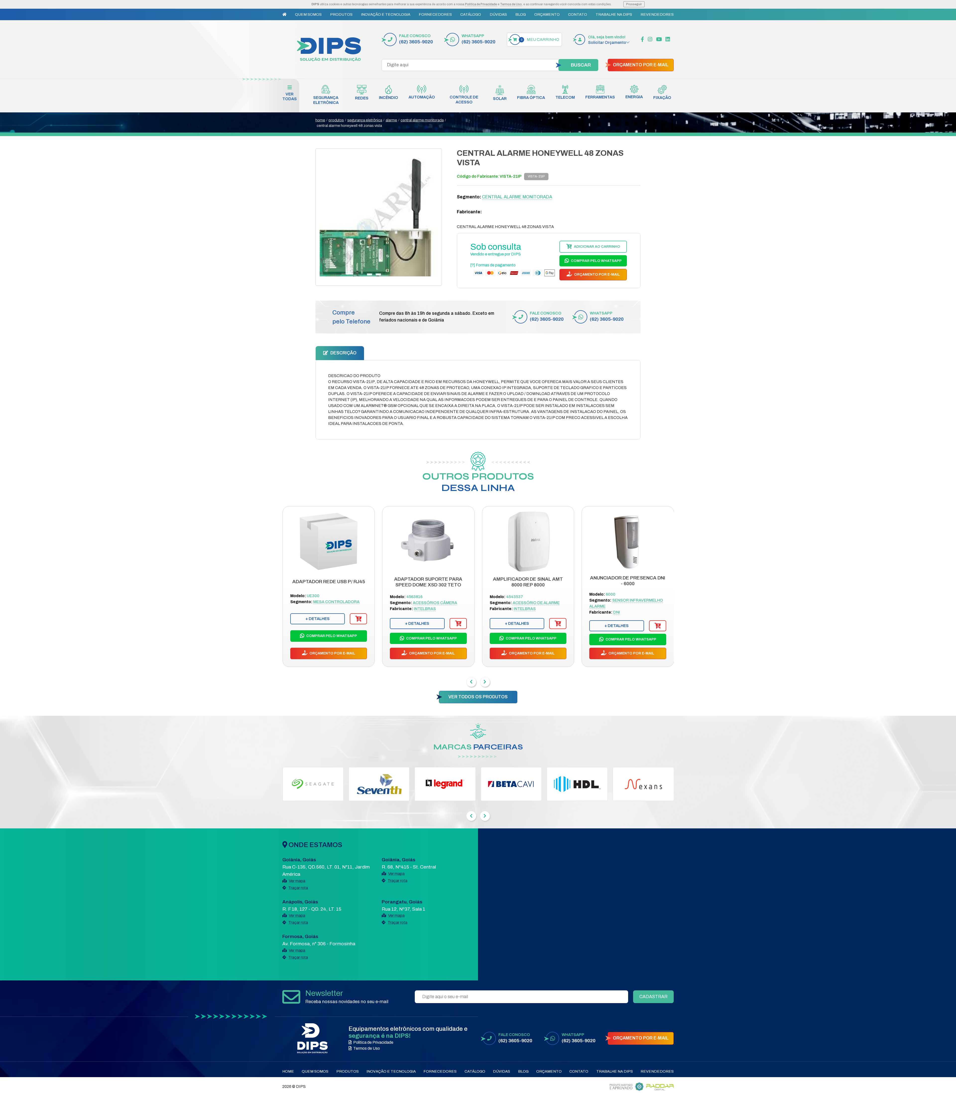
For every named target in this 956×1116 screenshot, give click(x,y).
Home (288, 1071)
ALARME (391, 120)
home (320, 120)
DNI (616, 612)
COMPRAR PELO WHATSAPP (596, 261)
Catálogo (470, 14)
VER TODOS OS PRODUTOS (478, 697)
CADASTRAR (653, 996)
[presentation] (471, 682)
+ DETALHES (317, 619)
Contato (577, 14)
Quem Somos (308, 14)
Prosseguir (634, 4)
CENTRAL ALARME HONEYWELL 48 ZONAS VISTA (349, 126)
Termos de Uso (511, 4)
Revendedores (657, 14)
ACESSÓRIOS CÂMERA (435, 603)
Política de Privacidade (481, 4)
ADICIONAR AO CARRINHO (596, 246)
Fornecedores (435, 14)
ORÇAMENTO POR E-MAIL (640, 65)
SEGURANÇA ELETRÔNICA (364, 120)
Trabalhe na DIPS (614, 14)
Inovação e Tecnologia (385, 14)
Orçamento (547, 14)
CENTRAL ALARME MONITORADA (422, 120)
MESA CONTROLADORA (336, 602)
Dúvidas (498, 14)
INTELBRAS (425, 609)
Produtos (341, 14)
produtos (336, 120)
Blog (520, 14)
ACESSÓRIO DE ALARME (536, 603)
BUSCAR (581, 65)
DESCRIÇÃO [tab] (343, 353)
